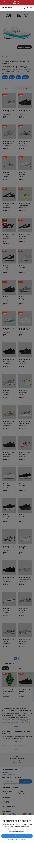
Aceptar (17, 836)
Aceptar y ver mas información (17, 839)
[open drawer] (31, 8)
